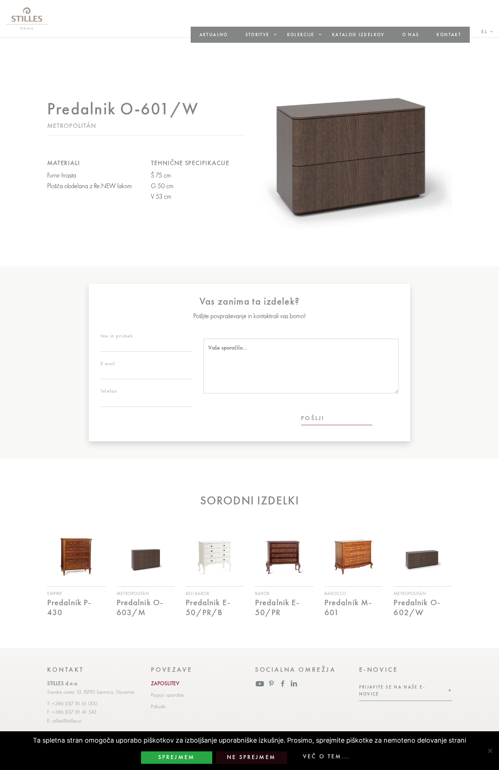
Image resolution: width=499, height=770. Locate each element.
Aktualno (213, 35)
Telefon (108, 391)
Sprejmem (176, 757)
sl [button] (484, 31)
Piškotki (158, 706)
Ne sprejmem (251, 757)
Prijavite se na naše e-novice (392, 690)
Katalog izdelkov (358, 35)
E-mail (107, 364)
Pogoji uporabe (167, 694)
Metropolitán (71, 125)
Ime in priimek (116, 336)
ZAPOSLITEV (165, 683)
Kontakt (449, 35)
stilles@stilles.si (66, 720)
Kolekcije (301, 35)
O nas (410, 35)
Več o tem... (326, 756)
